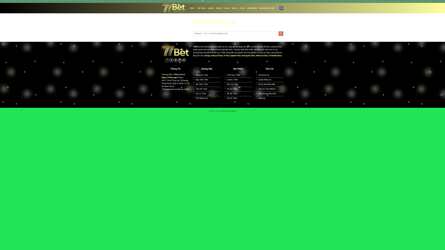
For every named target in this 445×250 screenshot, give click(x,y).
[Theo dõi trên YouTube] (184, 60)
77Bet (195, 47)
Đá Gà (227, 8)
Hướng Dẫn (252, 8)
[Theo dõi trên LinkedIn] (180, 60)
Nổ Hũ (234, 8)
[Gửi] (281, 33)
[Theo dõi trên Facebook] (167, 60)
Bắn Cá (219, 8)
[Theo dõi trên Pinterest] (176, 60)
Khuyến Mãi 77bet (267, 8)
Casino (211, 8)
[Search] (281, 8)
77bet (192, 8)
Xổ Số (242, 8)
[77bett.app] (173, 8)
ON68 (186, 89)
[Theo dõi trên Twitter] (171, 60)
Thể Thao (201, 8)
